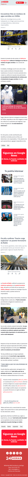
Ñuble (9, 426)
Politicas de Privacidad (14, 471)
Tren (21, 426)
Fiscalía (3, 426)
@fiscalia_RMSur (22, 379)
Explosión (15, 426)
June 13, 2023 (16, 403)
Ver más (4, 113)
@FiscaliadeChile (7, 392)
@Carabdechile (22, 386)
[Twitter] (15, 48)
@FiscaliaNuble (18, 382)
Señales (20, 2)
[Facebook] (12, 48)
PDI (8, 145)
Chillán (3, 145)
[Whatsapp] (8, 48)
